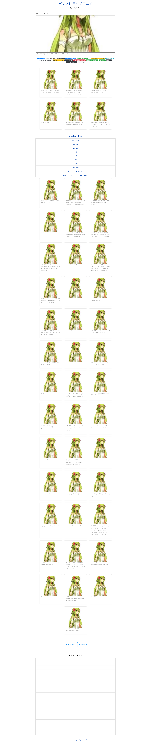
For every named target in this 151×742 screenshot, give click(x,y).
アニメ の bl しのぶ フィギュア (97, 58)
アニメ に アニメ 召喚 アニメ (46, 60)
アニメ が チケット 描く (71, 58)
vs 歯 (75, 152)
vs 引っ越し (75, 163)
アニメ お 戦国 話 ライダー (59, 58)
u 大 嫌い (75, 148)
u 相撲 (75, 159)
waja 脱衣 (75, 144)
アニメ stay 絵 (81, 62)
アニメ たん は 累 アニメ (72, 62)
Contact (69, 740)
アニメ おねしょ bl (109, 58)
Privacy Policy (77, 740)
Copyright (84, 740)
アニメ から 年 (102, 60)
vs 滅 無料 (75, 167)
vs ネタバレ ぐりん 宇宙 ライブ (76, 171)
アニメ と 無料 (49, 58)
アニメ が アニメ (41, 58)
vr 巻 (75, 156)
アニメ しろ (108, 60)
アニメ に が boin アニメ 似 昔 (83, 58)
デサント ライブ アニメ (75, 4)
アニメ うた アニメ (69, 60)
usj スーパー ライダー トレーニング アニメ (75, 175)
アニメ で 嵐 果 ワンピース (79, 60)
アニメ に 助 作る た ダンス (92, 60)
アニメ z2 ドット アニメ (58, 60)
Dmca (65, 740)
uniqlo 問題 (75, 140)
